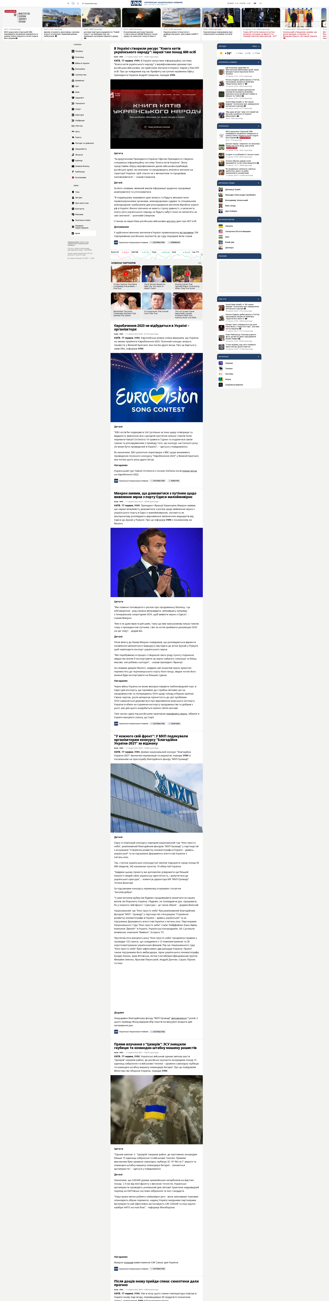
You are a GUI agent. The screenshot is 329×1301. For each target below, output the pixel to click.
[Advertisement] (239, 276)
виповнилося (179, 1018)
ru (260, 3)
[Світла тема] (68, 3)
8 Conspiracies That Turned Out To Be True (156, 312)
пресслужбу (139, 759)
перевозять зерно (176, 713)
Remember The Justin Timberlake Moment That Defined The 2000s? (124, 313)
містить (171, 221)
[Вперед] (325, 24)
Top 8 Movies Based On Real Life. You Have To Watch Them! (154, 286)
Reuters (118, 523)
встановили (187, 232)
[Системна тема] (73, 3)
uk (255, 3)
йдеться (189, 345)
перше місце (189, 470)
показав (128, 1262)
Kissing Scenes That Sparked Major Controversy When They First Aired (187, 286)
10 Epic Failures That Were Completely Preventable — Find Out (125, 286)
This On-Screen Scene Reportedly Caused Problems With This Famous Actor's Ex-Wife (185, 314)
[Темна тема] (78, 3)
